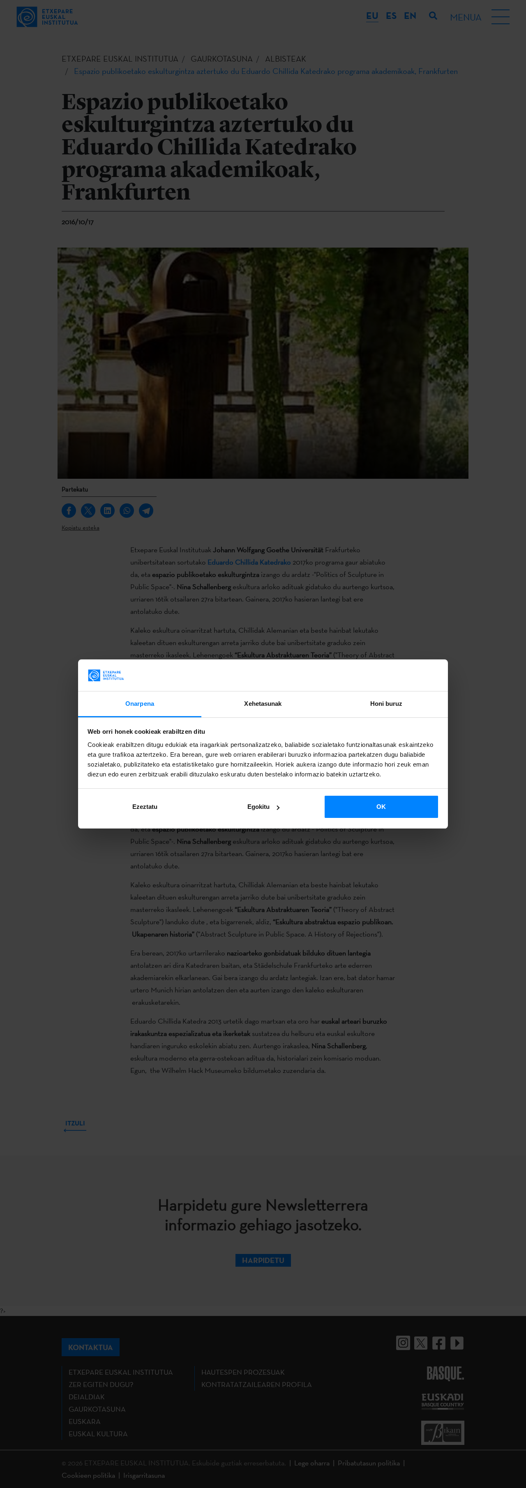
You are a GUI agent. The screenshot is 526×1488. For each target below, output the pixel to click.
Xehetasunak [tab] (262, 703)
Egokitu (258, 806)
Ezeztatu (144, 806)
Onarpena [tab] (139, 703)
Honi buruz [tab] (386, 703)
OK (381, 806)
